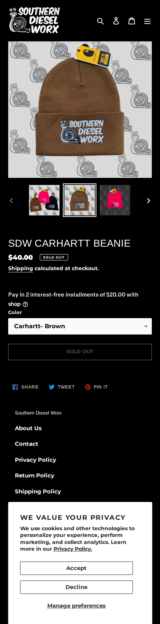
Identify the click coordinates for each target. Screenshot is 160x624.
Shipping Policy (38, 491)
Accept (76, 568)
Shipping (20, 268)
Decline (76, 587)
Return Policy (34, 475)
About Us (28, 428)
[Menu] (147, 21)
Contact (26, 443)
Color (15, 312)
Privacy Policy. (73, 548)
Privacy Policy (35, 459)
